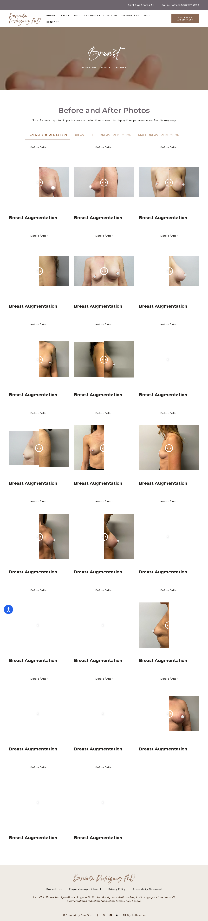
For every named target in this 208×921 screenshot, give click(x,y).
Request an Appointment (85, 889)
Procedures (54, 889)
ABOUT (51, 15)
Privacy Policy (116, 889)
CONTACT (52, 22)
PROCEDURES (70, 15)
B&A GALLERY (93, 15)
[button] (185, 18)
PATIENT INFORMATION (123, 15)
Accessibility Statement (147, 889)
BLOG (147, 15)
